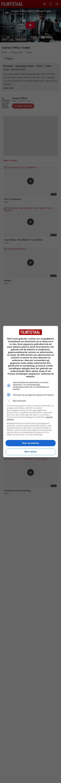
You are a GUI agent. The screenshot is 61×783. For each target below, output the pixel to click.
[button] (30, 401)
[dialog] (30, 391)
